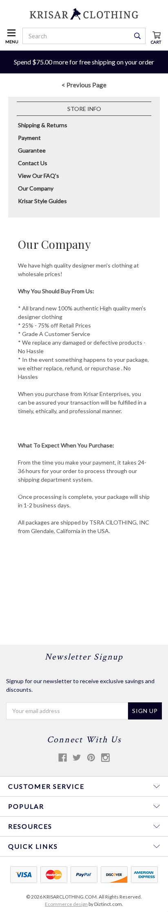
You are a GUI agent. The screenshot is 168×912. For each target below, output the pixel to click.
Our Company (35, 188)
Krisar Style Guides (42, 200)
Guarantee (32, 150)
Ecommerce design (66, 904)
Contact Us (32, 162)
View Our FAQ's (38, 175)
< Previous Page (84, 85)
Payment (29, 137)
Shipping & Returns (42, 125)
